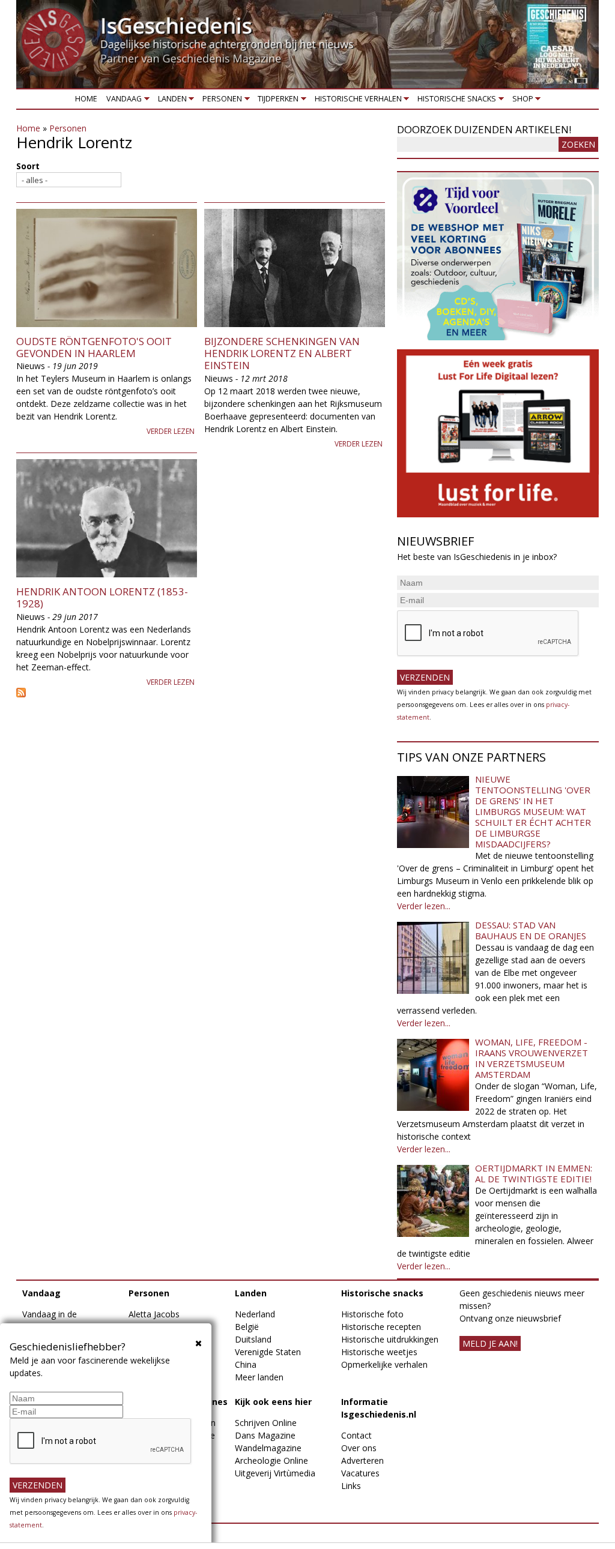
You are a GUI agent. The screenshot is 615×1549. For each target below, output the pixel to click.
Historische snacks (455, 101)
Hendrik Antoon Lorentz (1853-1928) (102, 597)
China (245, 1364)
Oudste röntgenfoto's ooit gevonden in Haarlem (94, 347)
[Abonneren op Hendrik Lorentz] (200, 692)
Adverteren (362, 1460)
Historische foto (372, 1314)
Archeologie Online (271, 1460)
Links (351, 1485)
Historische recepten (381, 1326)
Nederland (255, 1314)
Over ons (359, 1448)
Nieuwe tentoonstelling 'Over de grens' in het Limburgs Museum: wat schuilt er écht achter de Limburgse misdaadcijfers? (533, 811)
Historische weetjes (379, 1352)
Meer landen (259, 1377)
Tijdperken (276, 101)
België (247, 1326)
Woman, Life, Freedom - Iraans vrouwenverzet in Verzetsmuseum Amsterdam (531, 1058)
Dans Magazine (265, 1435)
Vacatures (360, 1473)
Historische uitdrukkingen (389, 1339)
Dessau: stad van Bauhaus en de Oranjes (530, 930)
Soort (28, 166)
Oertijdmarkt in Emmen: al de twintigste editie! (533, 1173)
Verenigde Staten (268, 1352)
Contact (356, 1435)
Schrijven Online (266, 1422)
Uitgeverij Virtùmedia (275, 1473)
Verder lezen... (423, 906)
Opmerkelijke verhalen (384, 1364)
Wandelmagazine (268, 1448)
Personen (220, 101)
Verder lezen (171, 431)
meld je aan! (490, 1343)
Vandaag (122, 101)
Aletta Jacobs (154, 1314)
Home (86, 99)
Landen (170, 101)
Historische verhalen (356, 101)
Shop (520, 101)
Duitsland (253, 1339)
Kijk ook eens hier (273, 1401)
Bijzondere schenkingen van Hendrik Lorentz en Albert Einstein (282, 353)
